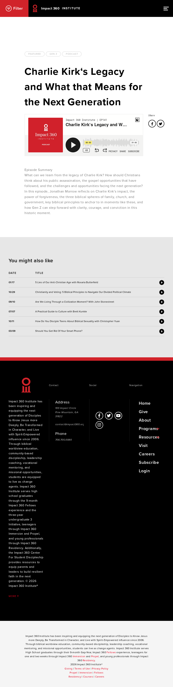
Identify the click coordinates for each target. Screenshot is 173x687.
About (145, 420)
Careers (147, 454)
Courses (88, 676)
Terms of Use (82, 668)
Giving (68, 668)
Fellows (111, 652)
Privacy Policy (100, 668)
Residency (89, 660)
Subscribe (149, 462)
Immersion (79, 656)
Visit (143, 445)
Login (144, 471)
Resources (149, 437)
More (13, 596)
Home (145, 403)
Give (143, 411)
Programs (148, 428)
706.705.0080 (63, 439)
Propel (95, 656)
